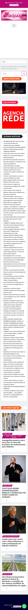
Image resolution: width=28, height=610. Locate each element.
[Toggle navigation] (14, 25)
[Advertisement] (14, 42)
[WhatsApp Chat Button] (24, 606)
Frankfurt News (18, 605)
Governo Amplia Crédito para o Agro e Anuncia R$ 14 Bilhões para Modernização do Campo (14, 231)
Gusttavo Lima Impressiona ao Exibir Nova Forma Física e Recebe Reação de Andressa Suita (14, 272)
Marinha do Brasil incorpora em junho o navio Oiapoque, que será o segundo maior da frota (14, 296)
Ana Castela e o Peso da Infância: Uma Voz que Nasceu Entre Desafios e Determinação (14, 358)
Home (4, 61)
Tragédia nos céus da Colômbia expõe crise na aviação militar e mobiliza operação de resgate (14, 333)
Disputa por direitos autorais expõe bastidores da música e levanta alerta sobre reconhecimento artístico (14, 339)
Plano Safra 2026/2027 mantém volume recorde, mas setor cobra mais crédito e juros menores (14, 213)
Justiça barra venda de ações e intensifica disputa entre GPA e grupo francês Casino (14, 290)
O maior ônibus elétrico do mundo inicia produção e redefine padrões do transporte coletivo (14, 382)
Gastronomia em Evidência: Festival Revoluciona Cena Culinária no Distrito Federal (14, 376)
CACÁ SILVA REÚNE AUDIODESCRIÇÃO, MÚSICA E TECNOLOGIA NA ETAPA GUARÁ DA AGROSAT (14, 149)
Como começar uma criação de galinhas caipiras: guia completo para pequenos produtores (13, 192)
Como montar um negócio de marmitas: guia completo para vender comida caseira (14, 186)
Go (24, 74)
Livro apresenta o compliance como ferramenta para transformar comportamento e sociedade (13, 370)
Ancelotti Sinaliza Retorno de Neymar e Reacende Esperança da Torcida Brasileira (14, 219)
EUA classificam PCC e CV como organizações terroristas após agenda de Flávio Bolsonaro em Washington (14, 258)
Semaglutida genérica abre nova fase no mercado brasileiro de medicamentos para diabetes (13, 143)
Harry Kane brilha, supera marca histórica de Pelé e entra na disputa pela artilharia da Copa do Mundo (13, 198)
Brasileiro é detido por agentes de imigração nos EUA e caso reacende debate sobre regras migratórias (13, 303)
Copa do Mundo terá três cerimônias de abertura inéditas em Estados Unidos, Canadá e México (13, 278)
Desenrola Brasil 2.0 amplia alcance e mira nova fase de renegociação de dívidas (13, 284)
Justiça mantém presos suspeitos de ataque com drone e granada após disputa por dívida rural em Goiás (13, 364)
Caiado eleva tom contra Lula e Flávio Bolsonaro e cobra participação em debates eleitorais (14, 155)
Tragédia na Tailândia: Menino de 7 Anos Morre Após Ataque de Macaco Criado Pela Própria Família (13, 225)
